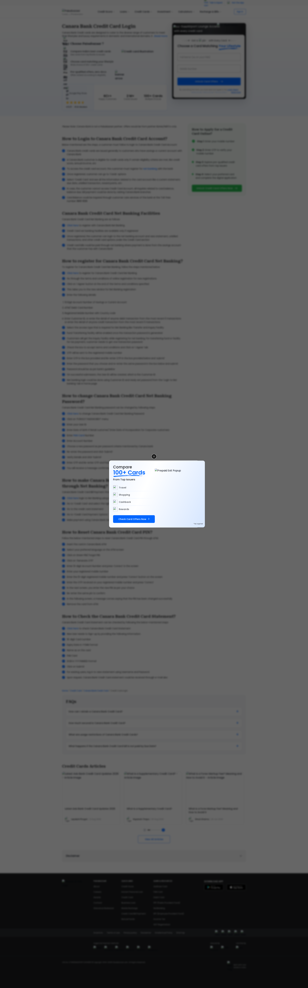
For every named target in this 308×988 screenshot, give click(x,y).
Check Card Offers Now (132, 519)
